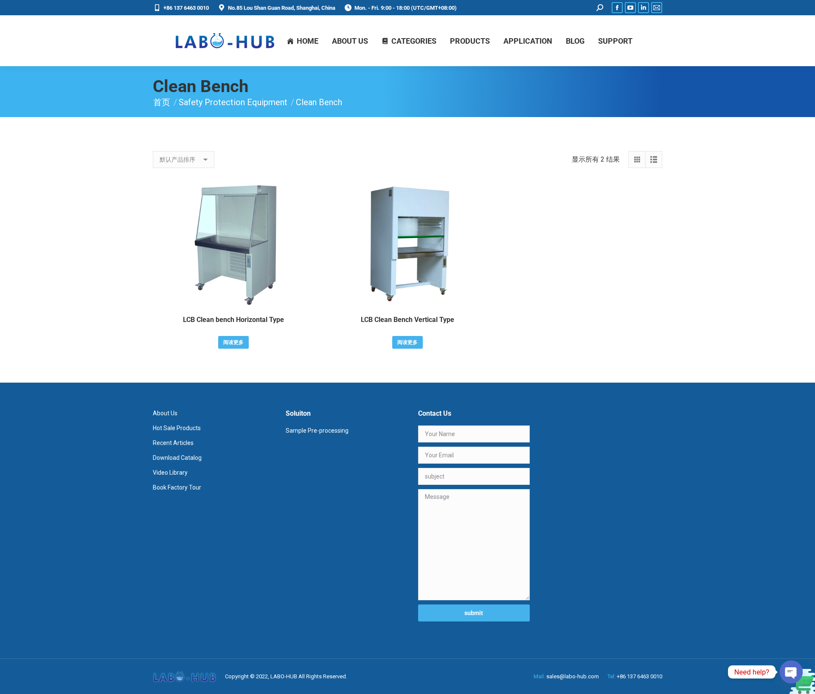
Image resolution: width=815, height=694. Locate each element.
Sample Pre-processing (317, 430)
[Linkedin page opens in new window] (643, 7)
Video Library (170, 472)
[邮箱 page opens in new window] (656, 7)
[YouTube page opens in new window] (630, 7)
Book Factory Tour (177, 487)
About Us (165, 413)
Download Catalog (177, 457)
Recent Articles (173, 442)
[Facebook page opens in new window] (617, 7)
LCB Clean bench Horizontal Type (233, 320)
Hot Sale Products (177, 428)
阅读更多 (233, 342)
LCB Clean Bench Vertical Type (407, 320)
